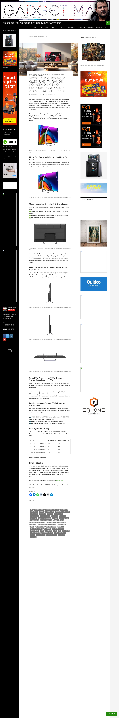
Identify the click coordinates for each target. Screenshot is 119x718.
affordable (64, 509)
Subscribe (111, 714)
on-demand (50, 522)
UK (59, 530)
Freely (55, 518)
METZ (62, 520)
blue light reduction (62, 512)
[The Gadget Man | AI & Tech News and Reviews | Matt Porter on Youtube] (4, 339)
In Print (53, 27)
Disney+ (50, 514)
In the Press (62, 27)
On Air (46, 27)
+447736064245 (8, 325)
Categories (90, 27)
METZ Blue (59, 480)
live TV (56, 520)
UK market (66, 530)
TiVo (39, 75)
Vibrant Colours (60, 533)
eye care (63, 516)
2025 (30, 74)
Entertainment (45, 516)
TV (42, 75)
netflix (42, 522)
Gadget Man (36, 74)
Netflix (46, 74)
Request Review (81, 27)
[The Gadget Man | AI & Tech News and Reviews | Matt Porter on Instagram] (11, 336)
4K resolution (38, 509)
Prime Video (61, 524)
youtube (33, 537)
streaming (47, 528)
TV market (49, 530)
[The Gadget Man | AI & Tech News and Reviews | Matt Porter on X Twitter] (7, 336)
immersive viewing (46, 520)
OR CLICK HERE (8, 329)
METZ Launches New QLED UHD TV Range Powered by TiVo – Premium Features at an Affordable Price (47, 85)
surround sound (58, 528)
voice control (51, 535)
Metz (42, 74)
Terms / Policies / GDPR (101, 27)
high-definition (64, 518)
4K (31, 509)
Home (35, 27)
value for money (47, 533)
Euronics (55, 516)
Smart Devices (54, 74)
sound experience (36, 528)
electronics (34, 516)
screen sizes (40, 526)
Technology (33, 75)
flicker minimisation (45, 518)
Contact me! (71, 27)
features (33, 518)
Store (41, 27)
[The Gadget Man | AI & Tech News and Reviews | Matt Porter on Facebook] (4, 336)
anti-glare (34, 512)
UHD (55, 530)
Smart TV (62, 74)
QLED (32, 526)
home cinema (35, 520)
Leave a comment (49, 94)
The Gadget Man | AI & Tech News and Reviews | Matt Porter (32, 23)
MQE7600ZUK (34, 522)
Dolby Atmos (59, 514)
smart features (51, 526)
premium (33, 524)
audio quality (49, 512)
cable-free (34, 514)
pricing (53, 524)
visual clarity (41, 535)
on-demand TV (60, 522)
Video (32, 535)
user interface (35, 533)
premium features (43, 524)
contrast (43, 514)
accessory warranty (51, 509)
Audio (41, 512)
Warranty (62, 535)
